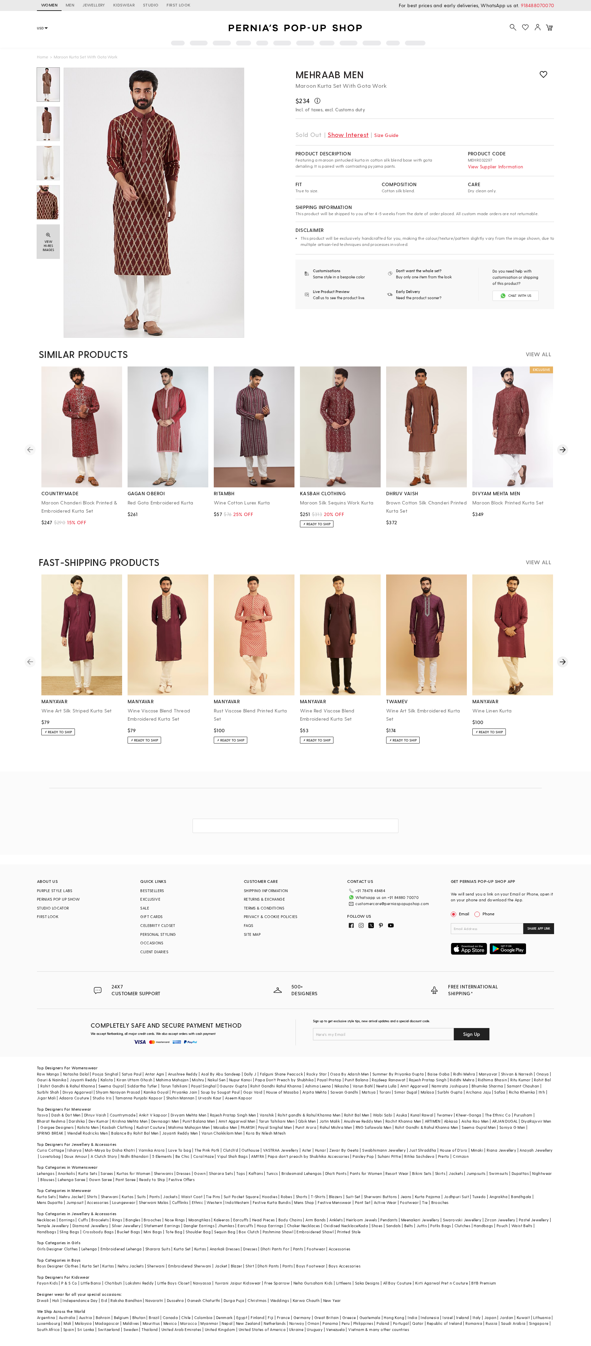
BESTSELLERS (152, 890)
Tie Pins (213, 1196)
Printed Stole (349, 1232)
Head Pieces (263, 1220)
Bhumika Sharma (487, 1086)
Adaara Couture (74, 1098)
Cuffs (83, 1220)
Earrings (67, 1220)
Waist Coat (191, 1196)
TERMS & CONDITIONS (264, 908)
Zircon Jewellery (500, 1220)
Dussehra (175, 1300)
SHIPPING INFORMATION (266, 890)
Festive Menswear (334, 1202)
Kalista (107, 1080)
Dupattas (520, 1173)
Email (464, 913)
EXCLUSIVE (150, 899)
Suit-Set (353, 1196)
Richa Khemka (522, 1092)
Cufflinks (180, 1202)
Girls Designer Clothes (57, 1249)
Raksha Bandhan (126, 1300)
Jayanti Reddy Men (180, 1133)
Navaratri (154, 1300)
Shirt (250, 1266)
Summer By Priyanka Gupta (398, 1074)
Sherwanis (163, 1173)
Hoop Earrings (270, 1225)
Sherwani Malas (154, 1202)
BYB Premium (483, 1283)
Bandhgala (521, 1196)
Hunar (320, 1150)
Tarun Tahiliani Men (277, 1121)
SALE (144, 908)
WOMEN (49, 4)
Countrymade (122, 1115)
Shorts (301, 1196)
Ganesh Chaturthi (203, 1300)
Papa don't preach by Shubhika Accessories (308, 1156)
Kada (363, 1225)
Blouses (47, 1179)
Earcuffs (241, 1220)
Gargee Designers (57, 1127)
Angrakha (498, 1196)
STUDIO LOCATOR (53, 908)
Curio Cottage (50, 1150)
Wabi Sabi (383, 1115)
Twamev (444, 1115)
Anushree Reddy (183, 1074)
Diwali (43, 1300)
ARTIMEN (433, 1121)
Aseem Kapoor (238, 1098)
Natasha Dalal (76, 1074)
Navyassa (202, 1283)
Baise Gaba (439, 1074)
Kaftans (256, 1173)
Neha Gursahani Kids (313, 1283)
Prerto (443, 1156)
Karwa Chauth (306, 1300)
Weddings (279, 1300)
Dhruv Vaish (95, 1115)
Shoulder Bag (198, 1232)
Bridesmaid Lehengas (301, 1173)
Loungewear (123, 1202)
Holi (56, 1300)
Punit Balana (356, 1080)
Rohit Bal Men (356, 1115)
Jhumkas (226, 1225)
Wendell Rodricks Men (87, 1133)
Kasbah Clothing (117, 1127)
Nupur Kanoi (240, 1080)
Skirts (440, 1173)
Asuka (401, 1115)
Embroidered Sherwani (189, 1266)
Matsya (369, 1092)
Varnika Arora (152, 1150)
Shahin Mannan (180, 1098)
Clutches (462, 1225)
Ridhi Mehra (464, 1074)
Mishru (198, 1080)
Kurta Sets (87, 1173)
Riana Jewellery (501, 1150)
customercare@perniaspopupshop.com (392, 903)
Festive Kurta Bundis (272, 1202)
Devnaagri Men (165, 1121)
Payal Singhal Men (275, 1127)
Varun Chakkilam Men (221, 1133)
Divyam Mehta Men (188, 1115)
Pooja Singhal (105, 1074)
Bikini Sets (421, 1173)
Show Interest (348, 134)
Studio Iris (102, 1098)
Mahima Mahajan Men (189, 1127)
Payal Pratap (329, 1080)
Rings (117, 1220)
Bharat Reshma (51, 1121)
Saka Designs (367, 1283)
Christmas (257, 1300)
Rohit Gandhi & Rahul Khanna (67, 1086)
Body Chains (290, 1220)
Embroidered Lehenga (121, 1249)
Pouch (502, 1225)
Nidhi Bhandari (135, 1156)
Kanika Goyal (156, 1092)
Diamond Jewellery (90, 1225)
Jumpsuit (74, 1202)
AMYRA (257, 1156)
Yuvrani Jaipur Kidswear (238, 1283)
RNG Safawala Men (373, 1127)
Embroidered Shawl (315, 1232)
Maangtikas (199, 1220)
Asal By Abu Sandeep (221, 1074)
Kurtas (127, 1196)
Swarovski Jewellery (462, 1220)
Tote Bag (174, 1232)
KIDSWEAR (124, 4)
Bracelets (100, 1220)
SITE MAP (252, 934)
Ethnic (197, 1202)
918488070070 (537, 5)
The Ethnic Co (498, 1115)
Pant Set (362, 1202)
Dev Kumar (99, 1121)
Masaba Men (225, 1127)
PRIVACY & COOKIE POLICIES (271, 916)
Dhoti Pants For (275, 1249)
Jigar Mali (46, 1098)
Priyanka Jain (184, 1092)
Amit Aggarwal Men (237, 1121)
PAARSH (247, 1127)
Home (42, 56)
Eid (104, 1300)
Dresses (183, 1173)
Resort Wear (396, 1173)
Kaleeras (221, 1220)
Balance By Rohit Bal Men (135, 1133)
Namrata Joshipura (450, 1086)
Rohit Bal (542, 1080)
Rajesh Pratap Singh (428, 1080)
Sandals (393, 1225)
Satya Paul (132, 1074)
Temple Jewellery (53, 1225)
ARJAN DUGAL (504, 1121)
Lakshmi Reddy (140, 1283)
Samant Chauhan (523, 1086)
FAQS (248, 925)
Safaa (499, 1092)
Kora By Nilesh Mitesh (266, 1133)
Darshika (77, 1121)
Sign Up (471, 1034)
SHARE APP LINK (538, 928)
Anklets (336, 1220)
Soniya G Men (512, 1127)
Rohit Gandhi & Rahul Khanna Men (426, 1127)
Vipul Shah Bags (232, 1156)
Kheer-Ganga (468, 1115)
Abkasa (451, 1121)
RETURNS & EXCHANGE (264, 899)
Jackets (456, 1173)
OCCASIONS (151, 943)
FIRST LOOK (179, 4)
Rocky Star (316, 1074)
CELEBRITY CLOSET (157, 925)
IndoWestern (237, 1202)
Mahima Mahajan (172, 1080)
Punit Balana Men (199, 1121)
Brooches (440, 1202)
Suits (141, 1196)
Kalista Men (87, 1127)
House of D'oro (454, 1150)
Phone (489, 913)
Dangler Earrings (199, 1225)
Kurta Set (182, 1249)
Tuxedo (479, 1196)
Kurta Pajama (428, 1196)
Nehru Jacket (71, 1196)
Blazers (335, 1196)
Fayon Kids (47, 1283)
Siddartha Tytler (142, 1086)
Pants (154, 1196)
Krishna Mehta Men (130, 1121)
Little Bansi (91, 1283)
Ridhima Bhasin (492, 1080)
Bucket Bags (128, 1232)
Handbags (483, 1225)
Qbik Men (307, 1121)
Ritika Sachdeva (419, 1156)
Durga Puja (234, 1300)
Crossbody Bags (98, 1232)
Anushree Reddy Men (363, 1121)
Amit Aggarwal (414, 1086)
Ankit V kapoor (153, 1115)
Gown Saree (100, 1179)
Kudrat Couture (150, 1127)
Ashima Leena (318, 1086)
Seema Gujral (111, 1086)
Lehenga (89, 1249)
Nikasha (341, 1086)
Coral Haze (203, 1156)
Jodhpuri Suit (456, 1196)
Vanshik (267, 1115)
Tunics (272, 1173)
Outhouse (250, 1150)
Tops (240, 1173)
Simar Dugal (405, 1092)
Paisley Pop (363, 1156)
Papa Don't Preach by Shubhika (284, 1080)
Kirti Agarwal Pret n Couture (441, 1283)
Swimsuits (498, 1173)
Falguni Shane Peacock (281, 1074)
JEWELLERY (93, 4)
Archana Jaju (478, 1092)
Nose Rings (175, 1220)
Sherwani (109, 1196)
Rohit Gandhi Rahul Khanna (275, 1086)
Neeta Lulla (386, 1086)
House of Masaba (282, 1092)
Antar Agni (155, 1074)
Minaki (477, 1150)
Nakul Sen (217, 1080)
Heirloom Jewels (361, 1220)
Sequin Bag (224, 1232)
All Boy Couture (397, 1283)
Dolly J (250, 1074)
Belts (408, 1225)
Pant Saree (126, 1179)
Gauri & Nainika (51, 1080)
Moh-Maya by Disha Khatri (110, 1150)
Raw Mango (48, 1074)
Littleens (344, 1283)
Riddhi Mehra (462, 1080)
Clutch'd (230, 1150)
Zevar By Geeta (344, 1150)
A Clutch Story (104, 1156)
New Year (332, 1300)
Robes (286, 1196)
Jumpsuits (476, 1173)
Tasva (42, 1115)
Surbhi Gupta (449, 1092)
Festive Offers (182, 1179)
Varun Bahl (363, 1086)
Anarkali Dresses (225, 1249)
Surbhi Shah (48, 1092)
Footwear (409, 1202)
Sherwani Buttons (380, 1196)
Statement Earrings (162, 1225)
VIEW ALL (538, 354)
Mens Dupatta (50, 1202)
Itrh (542, 1092)
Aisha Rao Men (475, 1121)
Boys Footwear (310, 1266)
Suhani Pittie (389, 1156)
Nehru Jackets (131, 1266)
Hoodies (269, 1196)
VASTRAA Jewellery (281, 1150)
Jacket (221, 1266)
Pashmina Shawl (278, 1232)
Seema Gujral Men (479, 1127)
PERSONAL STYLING (158, 934)
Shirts (92, 1196)
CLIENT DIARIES (154, 951)
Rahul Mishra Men (336, 1127)
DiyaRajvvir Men (536, 1121)
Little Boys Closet (173, 1283)
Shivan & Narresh (517, 1074)
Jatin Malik (329, 1121)
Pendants (388, 1220)
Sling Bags (69, 1232)
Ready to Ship (152, 1179)
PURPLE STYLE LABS (55, 890)
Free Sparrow (277, 1283)
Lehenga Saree (71, 1179)
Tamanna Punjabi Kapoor (139, 1098)
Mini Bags (153, 1232)
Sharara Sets (221, 1173)
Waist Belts (521, 1225)
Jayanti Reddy (83, 1080)
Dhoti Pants (335, 1173)
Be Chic (182, 1156)
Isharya (74, 1150)
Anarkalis (66, 1173)
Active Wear (385, 1202)
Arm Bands (315, 1220)
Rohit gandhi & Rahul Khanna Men (309, 1115)
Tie (425, 1202)
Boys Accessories (344, 1266)
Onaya (542, 1074)
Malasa (427, 1092)
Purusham (523, 1115)
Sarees (107, 1173)
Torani (385, 1092)
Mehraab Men (330, 74)
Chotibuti (113, 1283)
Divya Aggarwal (78, 1092)
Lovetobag (50, 1156)
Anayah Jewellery (536, 1150)
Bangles (133, 1220)
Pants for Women (366, 1173)
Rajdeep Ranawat (388, 1080)
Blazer (236, 1266)
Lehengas (45, 1173)
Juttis (422, 1225)
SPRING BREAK (50, 1133)
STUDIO (150, 4)
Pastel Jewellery (534, 1220)
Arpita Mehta (314, 1092)
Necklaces (46, 1220)
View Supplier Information (495, 166)
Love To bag (179, 1150)
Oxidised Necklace (341, 1225)
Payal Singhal (203, 1086)
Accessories (97, 1202)
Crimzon (461, 1156)
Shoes (376, 1225)
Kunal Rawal (421, 1115)
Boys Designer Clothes (57, 1266)
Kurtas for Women (133, 1173)
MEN (70, 4)
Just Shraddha (422, 1150)
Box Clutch (249, 1232)
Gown (200, 1173)
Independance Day (80, 1300)
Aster (307, 1150)
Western (214, 1202)
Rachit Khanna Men (403, 1121)
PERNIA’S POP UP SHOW (58, 899)
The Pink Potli (207, 1150)
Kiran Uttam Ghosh (135, 1080)
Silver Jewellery (126, 1225)
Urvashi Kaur (210, 1098)
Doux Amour (75, 1156)
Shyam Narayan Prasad (118, 1092)
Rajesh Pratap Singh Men (233, 1115)
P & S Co (69, 1283)
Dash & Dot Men (66, 1115)
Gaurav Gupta (233, 1086)
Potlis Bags (440, 1225)
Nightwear (542, 1173)
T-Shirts (318, 1196)
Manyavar (488, 1074)
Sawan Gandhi (344, 1092)
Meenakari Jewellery (420, 1220)
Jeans (405, 1196)
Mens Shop (304, 1202)
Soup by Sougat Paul (220, 1092)
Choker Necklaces (303, 1225)
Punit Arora (306, 1127)
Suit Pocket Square (241, 1196)
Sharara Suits (157, 1249)
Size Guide (386, 135)
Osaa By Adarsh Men (349, 1074)
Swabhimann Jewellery (384, 1150)
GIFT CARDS (151, 916)
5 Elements (162, 1156)
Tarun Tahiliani (174, 1086)
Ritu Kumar (520, 1080)
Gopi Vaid (253, 1092)
